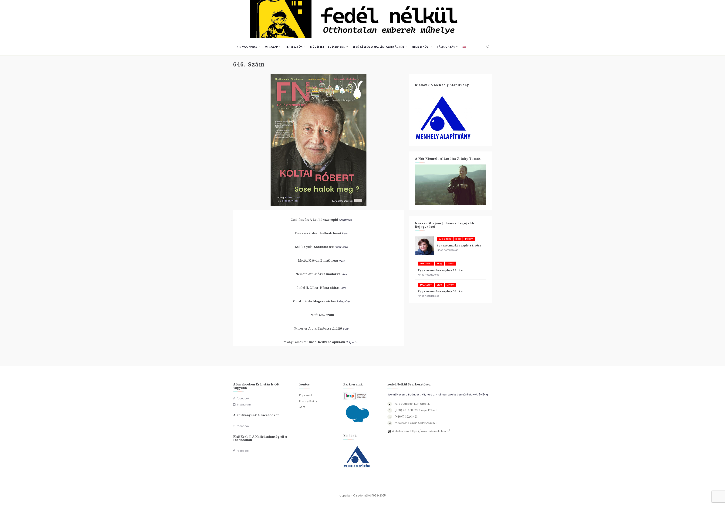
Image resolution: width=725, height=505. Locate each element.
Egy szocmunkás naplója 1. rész (459, 245)
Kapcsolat (305, 395)
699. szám (426, 284)
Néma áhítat (318, 288)
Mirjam (469, 238)
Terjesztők (294, 47)
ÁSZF (302, 407)
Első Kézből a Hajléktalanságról (379, 47)
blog (458, 238)
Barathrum (318, 260)
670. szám (445, 238)
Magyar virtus (314, 301)
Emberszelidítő (318, 328)
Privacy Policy (308, 401)
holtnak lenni (318, 233)
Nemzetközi (420, 47)
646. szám (321, 315)
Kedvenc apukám (314, 342)
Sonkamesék (314, 247)
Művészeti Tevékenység (327, 47)
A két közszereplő (314, 220)
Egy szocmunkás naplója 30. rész (441, 291)
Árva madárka (318, 274)
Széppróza (345, 220)
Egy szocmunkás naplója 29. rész (441, 270)
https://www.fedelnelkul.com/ (430, 431)
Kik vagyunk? (247, 47)
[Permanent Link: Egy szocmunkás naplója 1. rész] (424, 245)
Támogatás (446, 47)
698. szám (426, 263)
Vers (344, 233)
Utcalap (271, 47)
